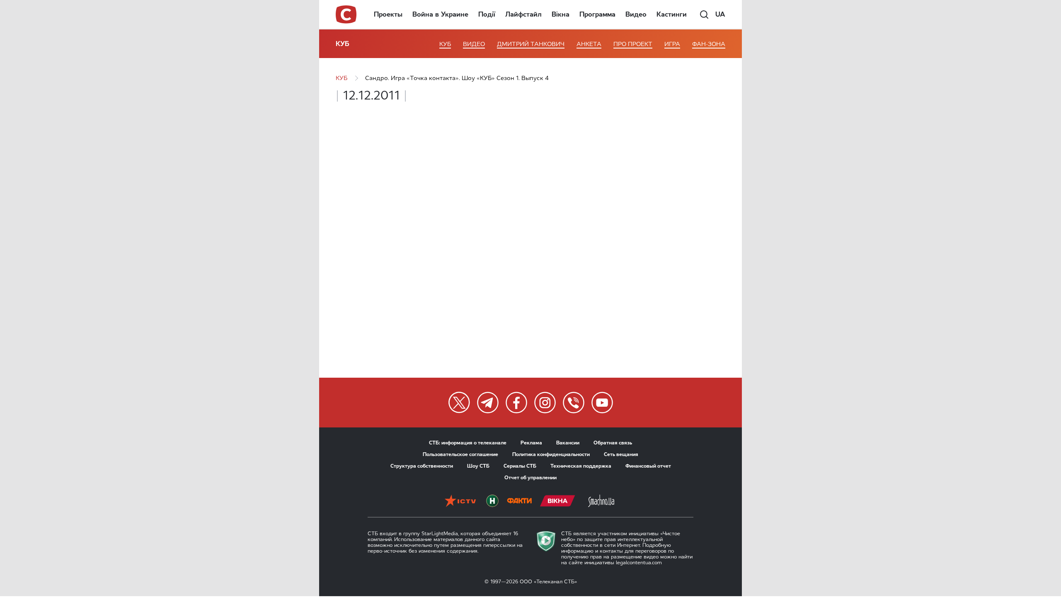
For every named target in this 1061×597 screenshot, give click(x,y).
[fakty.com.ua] (519, 502)
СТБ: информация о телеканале (467, 443)
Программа (597, 14)
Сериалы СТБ (520, 466)
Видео (636, 14)
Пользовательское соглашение (460, 454)
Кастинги (671, 14)
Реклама (531, 443)
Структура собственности (421, 466)
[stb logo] (346, 14)
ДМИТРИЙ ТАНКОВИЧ (530, 44)
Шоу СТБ (478, 466)
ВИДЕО (474, 44)
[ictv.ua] (460, 502)
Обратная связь (612, 443)
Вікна (560, 14)
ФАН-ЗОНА (708, 44)
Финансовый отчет (648, 466)
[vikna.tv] (557, 502)
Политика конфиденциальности (551, 454)
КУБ (342, 44)
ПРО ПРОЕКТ (632, 44)
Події (486, 14)
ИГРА (672, 44)
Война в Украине (440, 14)
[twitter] (459, 402)
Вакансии (567, 443)
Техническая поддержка (580, 466)
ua (720, 14)
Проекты (388, 14)
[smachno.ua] (601, 502)
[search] (704, 14)
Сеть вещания (621, 454)
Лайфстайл (523, 14)
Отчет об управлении (530, 478)
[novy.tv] (492, 502)
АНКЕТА (589, 44)
